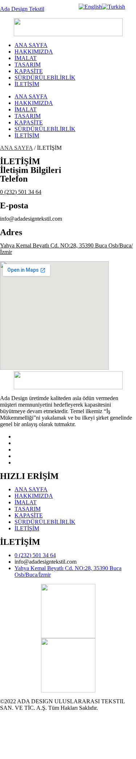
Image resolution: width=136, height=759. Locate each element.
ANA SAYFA (31, 45)
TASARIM (28, 65)
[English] (90, 7)
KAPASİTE (29, 71)
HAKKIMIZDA (34, 51)
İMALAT (26, 58)
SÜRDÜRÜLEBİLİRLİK (45, 78)
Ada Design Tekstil (22, 9)
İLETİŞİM (27, 84)
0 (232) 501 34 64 (20, 192)
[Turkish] (113, 7)
